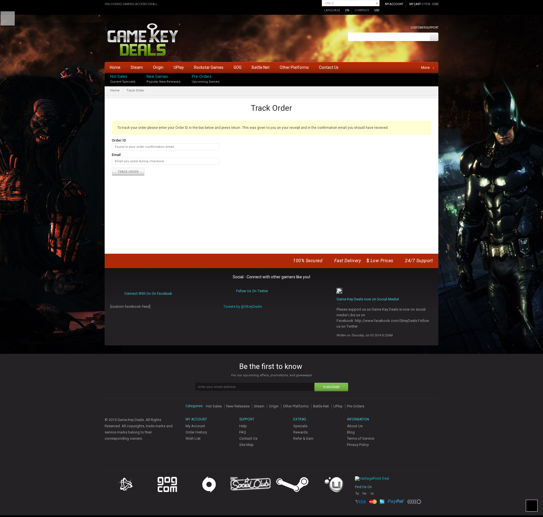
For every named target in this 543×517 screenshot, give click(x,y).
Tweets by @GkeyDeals (242, 306)
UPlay (337, 406)
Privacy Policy (358, 445)
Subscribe (331, 387)
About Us (355, 426)
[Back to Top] (531, 505)
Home (115, 90)
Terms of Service (360, 438)
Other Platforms (296, 406)
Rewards (300, 432)
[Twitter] (436, 81)
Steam (259, 406)
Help (243, 426)
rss (372, 495)
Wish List (193, 438)
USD (377, 10)
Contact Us (248, 438)
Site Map (246, 445)
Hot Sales (118, 76)
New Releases (237, 406)
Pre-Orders (202, 76)
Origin (274, 406)
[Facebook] (436, 75)
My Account (195, 426)
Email (116, 155)
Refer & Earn (303, 438)
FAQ (242, 432)
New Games (157, 76)
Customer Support (424, 27)
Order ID (119, 140)
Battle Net (321, 406)
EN (347, 10)
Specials (300, 426)
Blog (351, 432)
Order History (196, 432)
